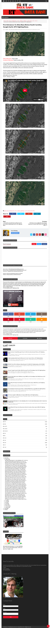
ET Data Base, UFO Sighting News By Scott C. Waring (11, 626)
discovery (6, 430)
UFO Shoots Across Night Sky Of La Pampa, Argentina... (15, 483)
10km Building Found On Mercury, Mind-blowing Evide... (15, 467)
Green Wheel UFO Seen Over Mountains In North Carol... (16, 493)
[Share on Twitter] (21, 213)
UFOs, (39, 29)
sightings (24, 20)
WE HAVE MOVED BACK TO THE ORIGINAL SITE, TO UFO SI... (16, 460)
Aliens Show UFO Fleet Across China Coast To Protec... (15, 477)
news (18, 20)
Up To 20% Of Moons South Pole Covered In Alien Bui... (15, 486)
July (6, 500)
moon (5, 437)
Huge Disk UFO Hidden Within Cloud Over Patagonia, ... (15, 473)
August (6, 459)
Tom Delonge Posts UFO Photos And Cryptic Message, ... (16, 465)
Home (5, 20)
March (6, 504)
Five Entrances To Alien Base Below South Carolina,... (15, 482)
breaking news (14, 20)
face (5, 433)
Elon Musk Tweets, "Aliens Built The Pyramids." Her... (15, 494)
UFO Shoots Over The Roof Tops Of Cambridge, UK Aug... (16, 466)
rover (5, 447)
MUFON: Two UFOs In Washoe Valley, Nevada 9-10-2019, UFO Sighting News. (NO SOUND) (26, 364)
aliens (8, 20)
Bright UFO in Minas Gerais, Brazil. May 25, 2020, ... (15, 497)
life (4, 435)
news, (21, 29)
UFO (33, 20)
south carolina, (33, 29)
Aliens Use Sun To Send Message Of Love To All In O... (15, 475)
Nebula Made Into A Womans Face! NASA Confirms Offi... (16, 488)
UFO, (37, 29)
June (6, 501)
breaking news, (17, 29)
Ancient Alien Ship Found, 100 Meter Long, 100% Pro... (15, 468)
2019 (5, 508)
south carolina (29, 20)
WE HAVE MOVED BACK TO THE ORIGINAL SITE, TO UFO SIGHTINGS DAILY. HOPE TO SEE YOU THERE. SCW (13, 548)
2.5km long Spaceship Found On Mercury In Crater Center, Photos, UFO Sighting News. (25, 358)
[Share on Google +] (29, 213)
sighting (21, 20)
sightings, (28, 29)
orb (4, 444)
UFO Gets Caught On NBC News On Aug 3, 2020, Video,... (16, 487)
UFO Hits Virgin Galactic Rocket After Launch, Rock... (15, 490)
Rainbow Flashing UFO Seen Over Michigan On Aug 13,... (16, 470)
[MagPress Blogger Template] (25, 6)
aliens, (11, 29)
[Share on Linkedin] (37, 213)
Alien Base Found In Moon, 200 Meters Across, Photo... (15, 489)
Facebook (44, 244)
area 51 (5, 426)
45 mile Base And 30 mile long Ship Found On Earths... (15, 481)
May (6, 502)
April (6, 503)
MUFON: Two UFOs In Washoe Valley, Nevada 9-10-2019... (16, 462)
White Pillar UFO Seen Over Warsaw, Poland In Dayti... (15, 472)
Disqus (39, 244)
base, (13, 29)
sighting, (24, 29)
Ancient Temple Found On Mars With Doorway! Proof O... (16, 474)
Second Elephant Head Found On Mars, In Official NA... (15, 469)
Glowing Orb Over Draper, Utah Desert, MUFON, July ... (15, 463)
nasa (5, 440)
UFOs (36, 20)
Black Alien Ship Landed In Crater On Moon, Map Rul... (15, 495)
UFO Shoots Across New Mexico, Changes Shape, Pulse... (16, 499)
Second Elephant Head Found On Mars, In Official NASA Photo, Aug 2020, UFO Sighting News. (27, 388)
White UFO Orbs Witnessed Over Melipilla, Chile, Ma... (15, 496)
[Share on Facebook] (12, 213)
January (6, 507)
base (10, 20)
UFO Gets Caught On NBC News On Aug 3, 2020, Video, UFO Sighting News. (23, 394)
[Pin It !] (7, 216)
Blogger (34, 244)
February (7, 506)
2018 (5, 509)
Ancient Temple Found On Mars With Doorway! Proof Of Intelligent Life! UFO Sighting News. (27, 370)
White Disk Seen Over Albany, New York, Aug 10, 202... (15, 479)
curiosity (5, 428)
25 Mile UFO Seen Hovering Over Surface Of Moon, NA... (16, 476)
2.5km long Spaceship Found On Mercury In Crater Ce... (15, 461)
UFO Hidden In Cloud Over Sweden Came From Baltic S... (16, 480)
